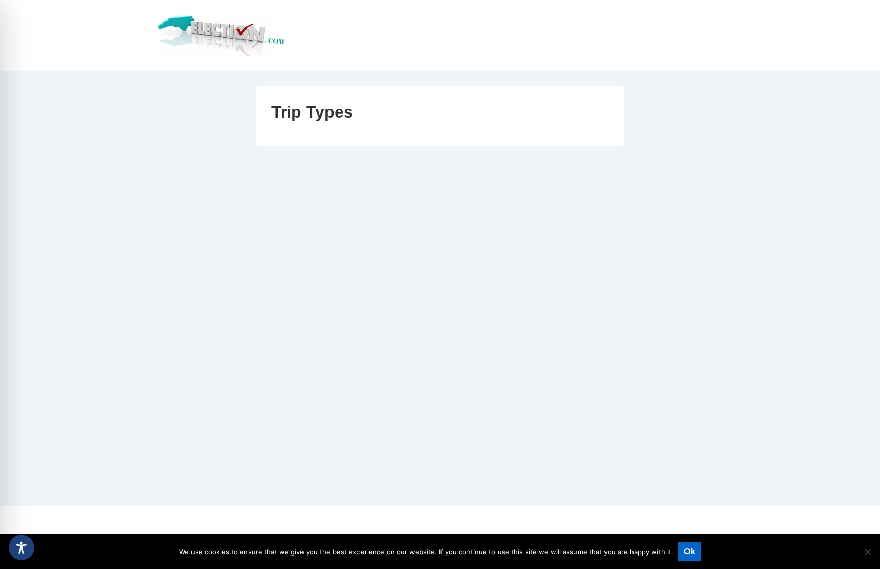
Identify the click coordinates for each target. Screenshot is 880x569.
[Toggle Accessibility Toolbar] (21, 547)
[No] (867, 552)
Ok (690, 551)
